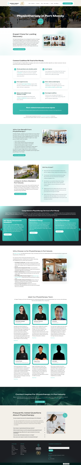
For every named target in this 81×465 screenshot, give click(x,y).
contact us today (40, 397)
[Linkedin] (68, 464)
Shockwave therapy (8, 222)
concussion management (46, 116)
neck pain (20, 72)
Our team (51, 213)
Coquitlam (57, 398)
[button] (1, 229)
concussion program (66, 222)
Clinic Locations (46, 3)
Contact (52, 3)
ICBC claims (59, 87)
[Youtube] (67, 464)
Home (30, 3)
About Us (32, 3)
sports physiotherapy (33, 225)
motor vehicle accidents (50, 87)
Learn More (7, 232)
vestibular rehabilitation (22, 98)
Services (37, 3)
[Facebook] (65, 464)
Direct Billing (56, 3)
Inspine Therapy (17, 253)
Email (49, 446)
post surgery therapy (26, 84)
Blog (42, 3)
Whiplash (47, 84)
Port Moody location (45, 398)
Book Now (16, 340)
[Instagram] (63, 464)
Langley (62, 398)
